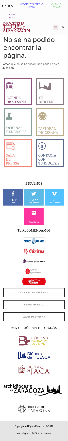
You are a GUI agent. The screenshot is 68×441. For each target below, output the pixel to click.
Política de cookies (41, 433)
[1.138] (13, 193)
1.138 (13, 200)
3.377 (33, 200)
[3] (54, 193)
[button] (55, 27)
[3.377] (33, 193)
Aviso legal (22, 433)
